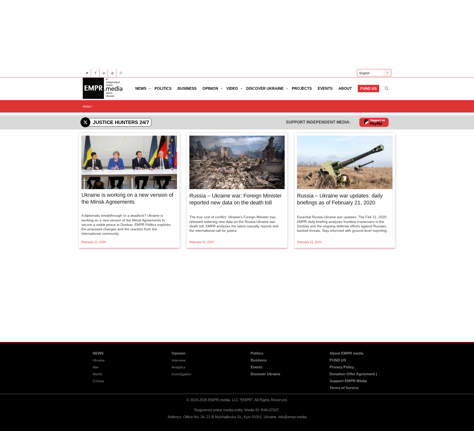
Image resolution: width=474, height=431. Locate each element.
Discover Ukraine (265, 88)
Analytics (178, 367)
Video (232, 88)
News (141, 88)
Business (187, 88)
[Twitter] (87, 73)
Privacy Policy (342, 367)
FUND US (368, 88)
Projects (302, 88)
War (96, 367)
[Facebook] (95, 73)
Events (325, 88)
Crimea (98, 381)
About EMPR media (346, 353)
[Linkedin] (104, 73)
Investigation (181, 374)
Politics (163, 88)
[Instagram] (121, 73)
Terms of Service (344, 388)
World (97, 374)
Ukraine (99, 360)
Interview (179, 360)
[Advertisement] (231, 34)
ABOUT (345, 88)
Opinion (210, 88)
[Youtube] (112, 73)
